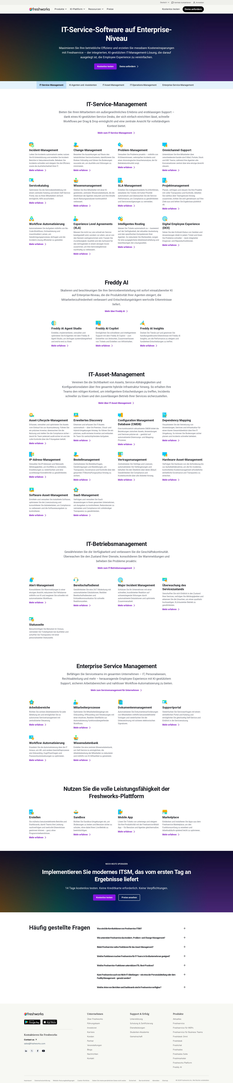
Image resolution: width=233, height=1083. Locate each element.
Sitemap (165, 1080)
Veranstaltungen (94, 1045)
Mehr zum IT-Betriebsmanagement (115, 568)
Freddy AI (177, 1067)
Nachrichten (92, 1054)
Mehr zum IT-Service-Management (115, 133)
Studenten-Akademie (139, 1032)
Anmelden (200, 2)
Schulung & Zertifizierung (141, 1023)
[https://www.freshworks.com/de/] (39, 9)
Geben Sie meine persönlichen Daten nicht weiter (109, 1080)
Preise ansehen (129, 897)
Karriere (90, 1032)
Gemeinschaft (136, 1036)
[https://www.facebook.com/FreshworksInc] (38, 1051)
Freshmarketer (179, 1058)
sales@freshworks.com (34, 1043)
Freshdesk (177, 1041)
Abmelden (155, 1080)
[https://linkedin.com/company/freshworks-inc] (26, 1051)
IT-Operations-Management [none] (143, 85)
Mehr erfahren (36, 170)
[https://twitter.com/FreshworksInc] (32, 1051)
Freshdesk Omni (180, 1036)
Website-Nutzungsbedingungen (64, 1080)
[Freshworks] (48, 1014)
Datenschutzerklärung (42, 1080)
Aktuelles (177, 1019)
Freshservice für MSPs (183, 1028)
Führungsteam (93, 1023)
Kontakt (90, 1058)
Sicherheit (132, 1080)
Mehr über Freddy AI (115, 311)
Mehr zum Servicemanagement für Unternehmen (115, 690)
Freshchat (177, 1045)
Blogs (89, 1049)
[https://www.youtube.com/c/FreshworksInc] (43, 1051)
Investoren (92, 1028)
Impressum (28, 1080)
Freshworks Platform (182, 1062)
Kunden (90, 1036)
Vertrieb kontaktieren (182, 2)
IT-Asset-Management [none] (113, 85)
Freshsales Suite (180, 1054)
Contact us (29, 1039)
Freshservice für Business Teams (188, 1032)
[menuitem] (165, 2)
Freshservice (178, 1023)
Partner (90, 1041)
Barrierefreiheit (144, 1080)
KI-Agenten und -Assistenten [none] (83, 85)
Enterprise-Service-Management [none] (178, 85)
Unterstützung (136, 1019)
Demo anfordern (193, 9)
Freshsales (178, 1049)
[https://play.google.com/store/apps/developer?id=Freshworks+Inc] (32, 1022)
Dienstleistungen (137, 1028)
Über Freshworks (95, 1019)
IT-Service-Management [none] (51, 85)
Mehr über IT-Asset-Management (114, 403)
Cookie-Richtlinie (83, 1080)
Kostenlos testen (105, 66)
